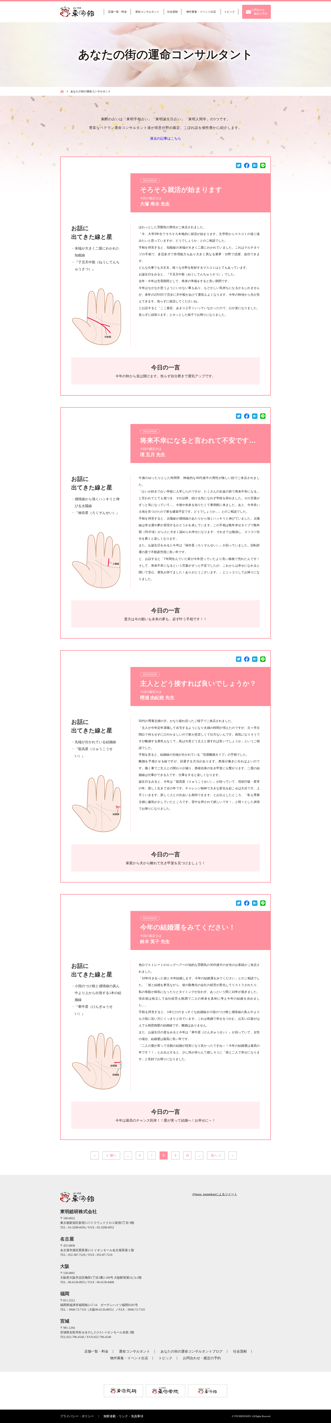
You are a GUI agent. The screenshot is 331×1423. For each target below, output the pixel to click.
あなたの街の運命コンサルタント (90, 91)
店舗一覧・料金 (96, 1351)
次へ (214, 1155)
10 (187, 1155)
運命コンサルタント (134, 1351)
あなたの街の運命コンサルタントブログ (192, 1351)
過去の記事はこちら (165, 138)
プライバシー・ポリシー (77, 1416)
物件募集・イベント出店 (129, 1358)
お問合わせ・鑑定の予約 (202, 1358)
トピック (165, 1358)
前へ (113, 1155)
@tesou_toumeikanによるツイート (214, 1194)
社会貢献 (240, 1351)
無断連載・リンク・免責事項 (123, 1416)
